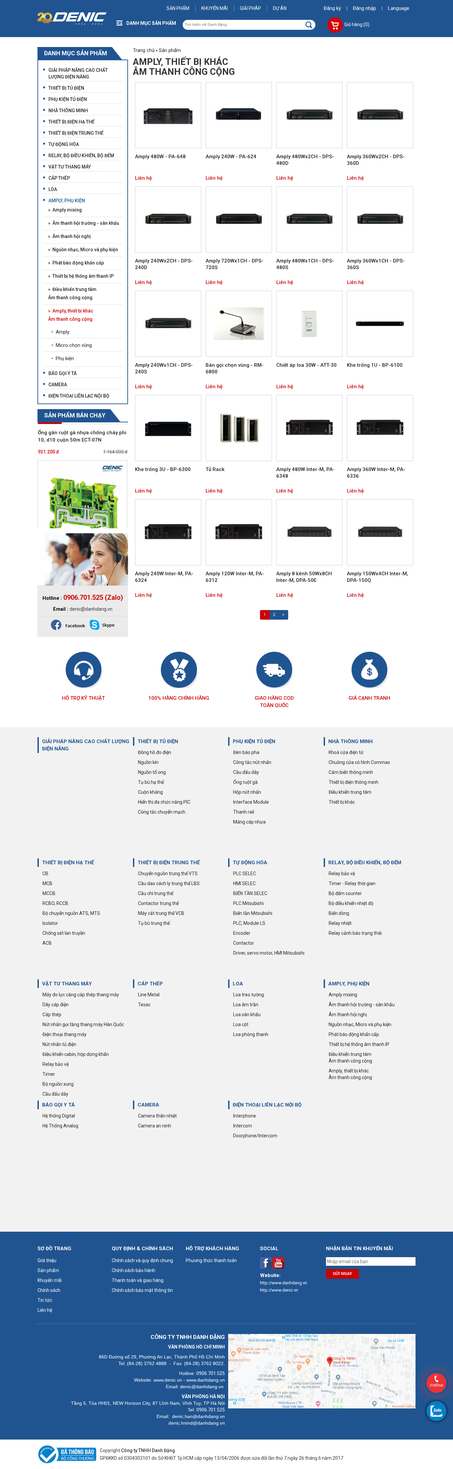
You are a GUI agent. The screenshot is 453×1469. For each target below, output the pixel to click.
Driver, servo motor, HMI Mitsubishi (268, 953)
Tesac (144, 1004)
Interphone (244, 1115)
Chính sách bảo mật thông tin (142, 1290)
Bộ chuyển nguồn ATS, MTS (71, 913)
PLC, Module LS (249, 923)
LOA (238, 984)
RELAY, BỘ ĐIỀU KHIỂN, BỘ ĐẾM (364, 863)
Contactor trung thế (158, 903)
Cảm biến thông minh (351, 772)
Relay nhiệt (340, 923)
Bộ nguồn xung (58, 1084)
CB (45, 873)
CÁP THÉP (150, 984)
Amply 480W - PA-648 (160, 157)
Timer (48, 1074)
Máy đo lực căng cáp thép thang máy (80, 994)
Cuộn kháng (150, 792)
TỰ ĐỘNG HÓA (250, 863)
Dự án (280, 8)
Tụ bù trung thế (154, 923)
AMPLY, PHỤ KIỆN (348, 984)
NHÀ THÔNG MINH (350, 741)
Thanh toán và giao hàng (137, 1280)
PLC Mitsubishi (248, 903)
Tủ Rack (215, 469)
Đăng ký (332, 8)
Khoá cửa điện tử (346, 752)
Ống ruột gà (245, 782)
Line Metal (149, 994)
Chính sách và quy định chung (142, 1260)
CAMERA (148, 1105)
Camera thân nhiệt (157, 1115)
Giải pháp (250, 8)
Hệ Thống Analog (60, 1125)
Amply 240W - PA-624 (231, 157)
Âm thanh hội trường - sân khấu (362, 1004)
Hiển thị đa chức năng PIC (164, 802)
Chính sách (48, 1290)
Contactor (243, 943)
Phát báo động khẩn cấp (354, 1034)
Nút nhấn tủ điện (59, 1044)
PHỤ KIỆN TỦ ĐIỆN (254, 741)
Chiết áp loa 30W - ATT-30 (306, 365)
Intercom (242, 1125)
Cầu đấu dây (246, 772)
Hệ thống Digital (58, 1115)
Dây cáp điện (55, 1004)
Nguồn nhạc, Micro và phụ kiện (360, 1024)
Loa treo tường (248, 994)
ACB (47, 943)
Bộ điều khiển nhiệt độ (351, 903)
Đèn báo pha (246, 752)
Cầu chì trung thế (155, 893)
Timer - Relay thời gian (352, 883)
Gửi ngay (342, 1273)
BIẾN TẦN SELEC (250, 893)
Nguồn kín (148, 762)
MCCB (48, 893)
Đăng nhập (364, 8)
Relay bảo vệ (342, 873)
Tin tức (44, 1300)
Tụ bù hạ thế (151, 782)
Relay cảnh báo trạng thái (355, 933)
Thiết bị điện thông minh (353, 782)
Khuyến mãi (214, 8)
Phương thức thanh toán (211, 1260)
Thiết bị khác (342, 802)
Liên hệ (143, 178)
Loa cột (240, 1024)
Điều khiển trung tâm (350, 792)
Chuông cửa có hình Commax (359, 762)
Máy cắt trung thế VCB (161, 913)
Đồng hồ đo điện (154, 752)
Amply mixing (343, 994)
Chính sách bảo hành (133, 1270)
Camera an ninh (154, 1125)
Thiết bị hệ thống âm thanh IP (359, 1044)
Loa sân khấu (247, 1014)
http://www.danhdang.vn (283, 1282)
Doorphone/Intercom (255, 1135)
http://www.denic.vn (279, 1290)
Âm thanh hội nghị (348, 1014)
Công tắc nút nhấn (252, 762)
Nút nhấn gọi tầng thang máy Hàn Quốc (83, 1024)
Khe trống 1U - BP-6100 (375, 365)
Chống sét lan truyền (63, 933)
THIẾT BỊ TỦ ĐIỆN (158, 741)
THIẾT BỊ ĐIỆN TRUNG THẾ (169, 863)
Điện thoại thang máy (64, 1034)
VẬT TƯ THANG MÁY (67, 984)
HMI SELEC (244, 883)
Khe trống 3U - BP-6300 (163, 469)
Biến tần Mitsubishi (252, 913)
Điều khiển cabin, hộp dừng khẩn (75, 1054)
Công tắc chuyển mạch (161, 812)
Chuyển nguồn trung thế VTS (168, 873)
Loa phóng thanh (250, 1034)
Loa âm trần (245, 1004)
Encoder (241, 933)
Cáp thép (51, 1014)
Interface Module (251, 802)
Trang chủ (144, 50)
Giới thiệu (46, 1260)
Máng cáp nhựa (249, 822)
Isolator (50, 923)
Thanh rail (243, 812)
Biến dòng (339, 913)
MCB (47, 883)
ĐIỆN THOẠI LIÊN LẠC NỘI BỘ (267, 1105)
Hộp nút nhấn (247, 792)
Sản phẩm (177, 8)
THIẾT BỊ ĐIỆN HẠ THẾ (68, 863)
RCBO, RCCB (55, 903)
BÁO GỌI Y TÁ (58, 1105)
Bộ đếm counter (345, 893)
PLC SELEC (244, 873)
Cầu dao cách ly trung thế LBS (169, 883)
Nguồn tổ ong (152, 772)
